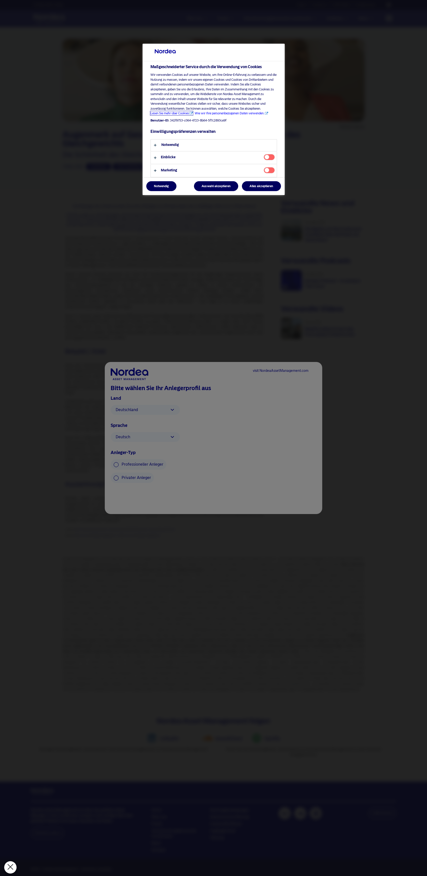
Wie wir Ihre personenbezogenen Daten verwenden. (229, 113)
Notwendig (161, 186)
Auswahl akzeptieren (216, 186)
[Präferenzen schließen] (10, 867)
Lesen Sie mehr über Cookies (169, 113)
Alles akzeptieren (261, 186)
